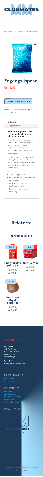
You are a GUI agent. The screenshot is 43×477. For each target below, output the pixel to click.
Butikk (11, 31)
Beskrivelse (12, 122)
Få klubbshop (9, 378)
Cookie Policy (9, 399)
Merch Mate (24, 468)
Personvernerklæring (12, 397)
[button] (35, 44)
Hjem (6, 31)
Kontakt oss (8, 391)
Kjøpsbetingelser (10, 394)
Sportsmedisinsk (19, 31)
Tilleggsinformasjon (15, 126)
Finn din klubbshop (11, 381)
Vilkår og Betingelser (11, 402)
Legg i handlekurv (18, 101)
